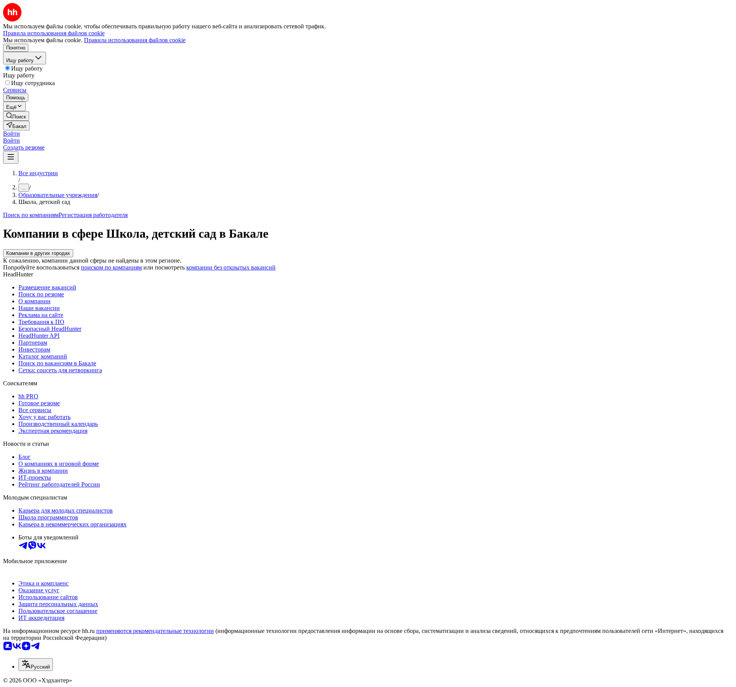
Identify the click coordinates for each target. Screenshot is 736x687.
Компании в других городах (38, 253)
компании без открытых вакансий (231, 267)
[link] (16, 116)
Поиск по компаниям (31, 215)
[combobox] (35, 664)
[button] (11, 133)
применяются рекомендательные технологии (155, 631)
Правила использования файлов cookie (135, 40)
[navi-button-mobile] (10, 157)
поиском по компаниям (111, 267)
